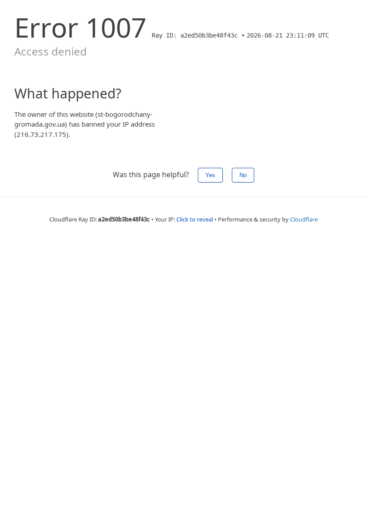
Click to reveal (194, 219)
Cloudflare (304, 219)
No (243, 175)
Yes (210, 175)
